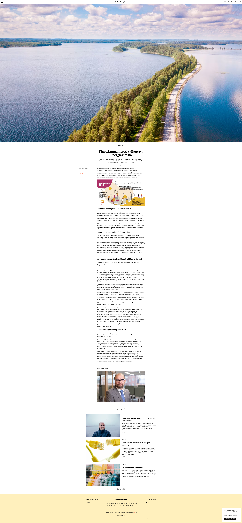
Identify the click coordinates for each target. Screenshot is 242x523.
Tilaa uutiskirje (224, 1)
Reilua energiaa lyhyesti (92, 499)
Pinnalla (121, 145)
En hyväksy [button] (233, 518)
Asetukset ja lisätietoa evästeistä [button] (230, 515)
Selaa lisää (121, 489)
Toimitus (88, 502)
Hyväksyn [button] (227, 518)
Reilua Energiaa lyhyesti (233, 1)
